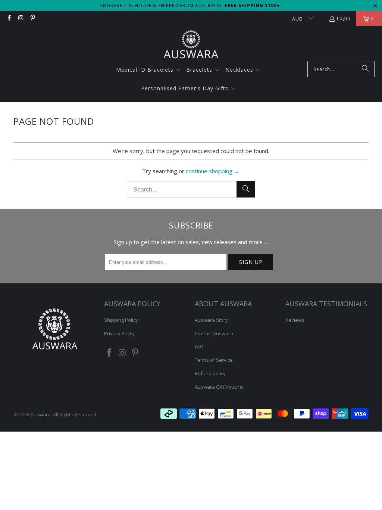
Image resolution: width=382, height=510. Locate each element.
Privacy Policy (119, 333)
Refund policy (210, 373)
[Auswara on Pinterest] (32, 18)
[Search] (365, 69)
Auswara (41, 414)
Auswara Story (211, 320)
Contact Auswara (214, 333)
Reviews (294, 320)
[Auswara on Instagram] (20, 18)
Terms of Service (214, 360)
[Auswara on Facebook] (9, 18)
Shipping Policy (121, 320)
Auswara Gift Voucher (219, 386)
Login (343, 18)
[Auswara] (191, 45)
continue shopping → (212, 171)
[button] (148, 70)
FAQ (199, 346)
